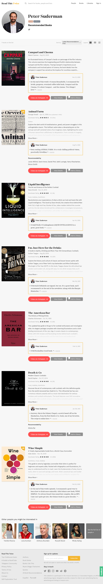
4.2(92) (52, 322)
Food (29, 197)
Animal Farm (36, 111)
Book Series (27, 560)
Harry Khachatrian (73, 162)
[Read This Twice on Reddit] (61, 571)
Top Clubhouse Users (9, 557)
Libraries (90, 3)
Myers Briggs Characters (31, 567)
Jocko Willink (33, 162)
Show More (32, 138)
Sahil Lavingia (61, 162)
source (40, 90)
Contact (4, 576)
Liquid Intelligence (39, 184)
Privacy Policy (6, 567)
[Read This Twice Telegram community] (65, 571)
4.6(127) (52, 257)
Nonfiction (41, 197)
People (73, 3)
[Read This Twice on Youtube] (57, 571)
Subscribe (74, 558)
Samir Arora (43, 162)
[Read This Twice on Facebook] (49, 571)
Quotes (25, 570)
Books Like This (28, 563)
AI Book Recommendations (32, 573)
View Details (58, 98)
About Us (5, 573)
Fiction (30, 121)
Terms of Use (6, 570)
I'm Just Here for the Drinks (44, 247)
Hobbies (34, 197)
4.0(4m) (52, 118)
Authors (25, 557)
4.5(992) (53, 457)
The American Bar (39, 312)
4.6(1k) (52, 381)
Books (81, 3)
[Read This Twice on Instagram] (53, 571)
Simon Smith (32, 164)
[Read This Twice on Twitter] (45, 571)
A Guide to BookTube (9, 560)
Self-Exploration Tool (9, 579)
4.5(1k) (52, 193)
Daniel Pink (52, 162)
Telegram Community (9, 563)
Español (25, 578)
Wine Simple (35, 448)
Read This (10, 3)
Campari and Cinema (40, 52)
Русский (33, 578)
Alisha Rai (31, 428)
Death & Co (35, 372)
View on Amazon (39, 97)
